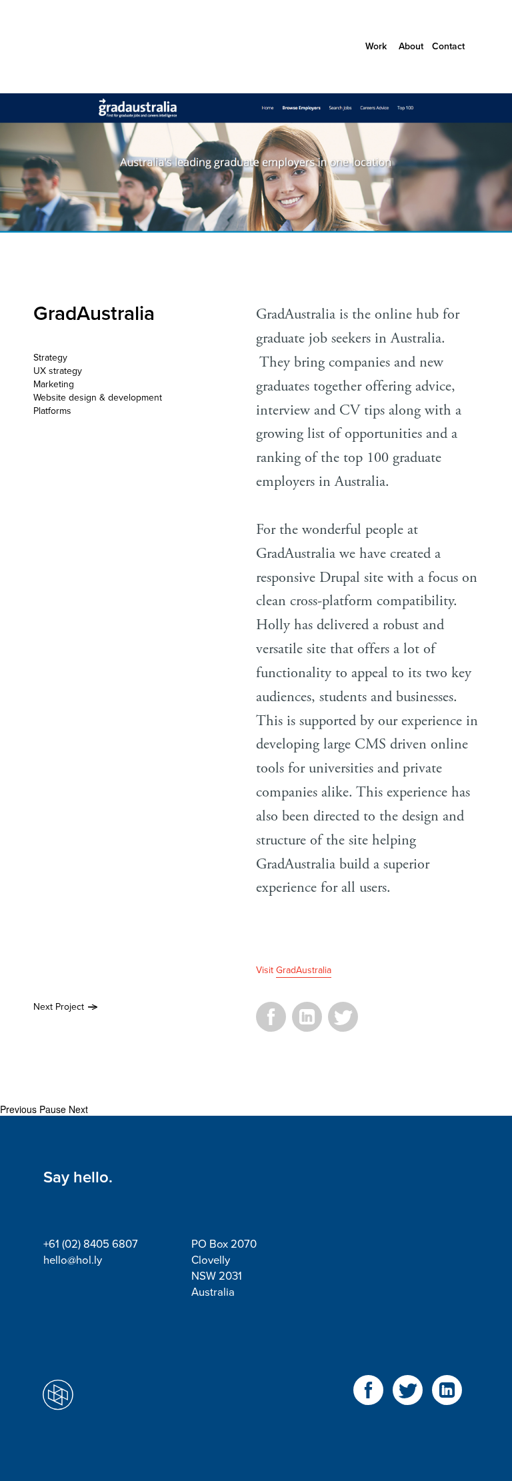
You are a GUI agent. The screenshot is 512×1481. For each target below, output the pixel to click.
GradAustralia (303, 970)
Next (78, 1109)
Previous (18, 1109)
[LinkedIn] (307, 1024)
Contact (448, 46)
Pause (52, 1109)
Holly (103, 47)
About (411, 46)
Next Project (58, 1006)
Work (376, 46)
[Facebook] (271, 1024)
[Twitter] (343, 1024)
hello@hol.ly (72, 1260)
